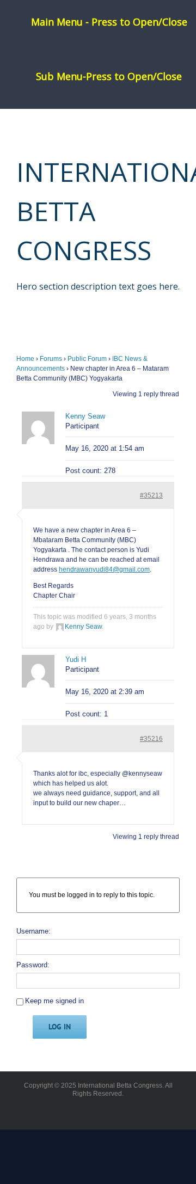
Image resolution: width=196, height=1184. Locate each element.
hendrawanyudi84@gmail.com (104, 569)
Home (25, 359)
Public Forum (87, 359)
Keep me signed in (54, 1001)
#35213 (151, 495)
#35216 (151, 739)
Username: (33, 931)
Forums (51, 359)
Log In (59, 1027)
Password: (33, 965)
